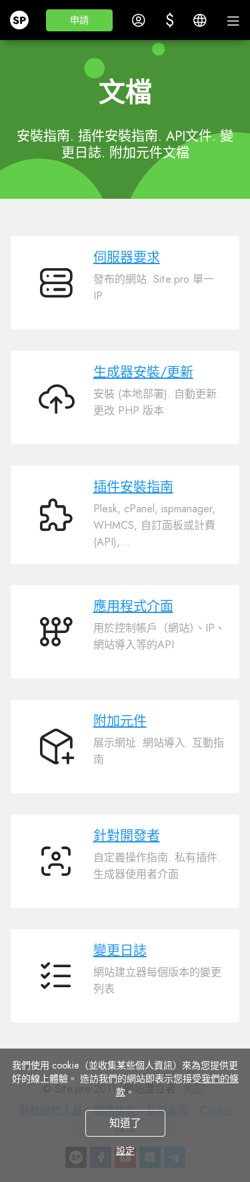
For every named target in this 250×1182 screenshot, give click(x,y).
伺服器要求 (126, 257)
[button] (79, 20)
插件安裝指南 (133, 487)
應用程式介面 (133, 606)
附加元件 (120, 721)
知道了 (125, 1123)
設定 (125, 1150)
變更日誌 (120, 951)
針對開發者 (126, 836)
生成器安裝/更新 (143, 372)
